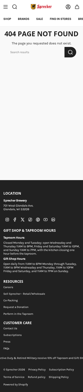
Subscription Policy (61, 369)
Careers (8, 287)
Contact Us (10, 328)
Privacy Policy (37, 369)
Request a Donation (16, 307)
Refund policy (36, 377)
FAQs (6, 348)
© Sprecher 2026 (14, 369)
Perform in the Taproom (18, 313)
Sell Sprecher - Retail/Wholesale (24, 293)
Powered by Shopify (15, 384)
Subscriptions (12, 335)
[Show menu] (5, 7)
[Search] (70, 52)
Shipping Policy (59, 377)
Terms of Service (13, 377)
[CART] (77, 7)
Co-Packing (10, 300)
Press (6, 341)
